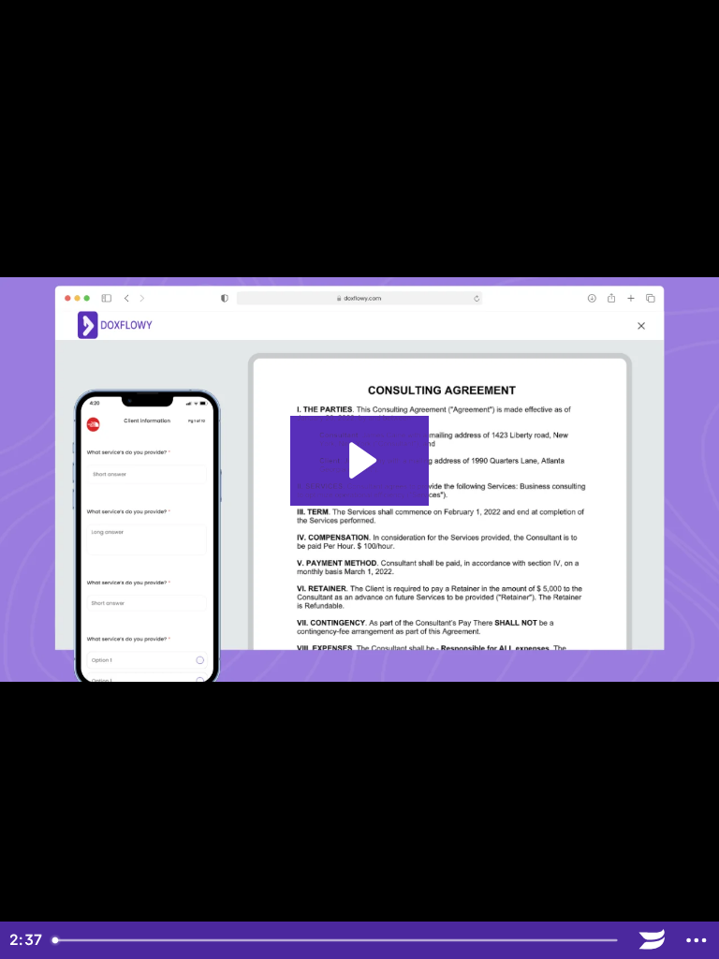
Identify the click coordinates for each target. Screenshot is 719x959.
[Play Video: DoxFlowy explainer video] (360, 460)
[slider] (337, 940)
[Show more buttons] (696, 940)
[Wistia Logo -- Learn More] (652, 940)
